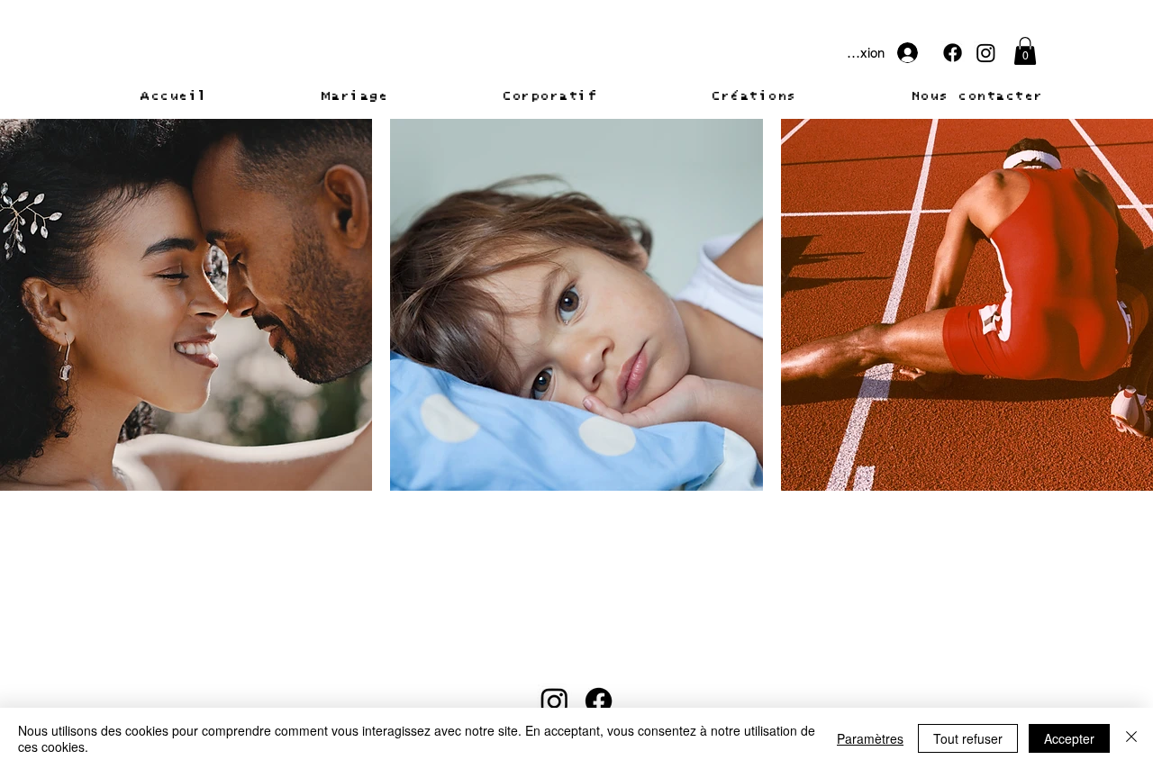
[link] (1025, 51)
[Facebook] (952, 53)
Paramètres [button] (870, 738)
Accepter (1069, 738)
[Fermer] (1131, 738)
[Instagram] (986, 53)
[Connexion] (919, 52)
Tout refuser (968, 738)
